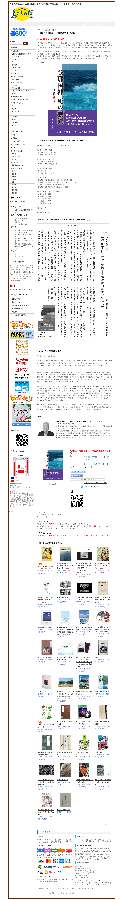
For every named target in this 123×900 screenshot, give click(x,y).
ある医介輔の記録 (63, 810)
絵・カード (14, 162)
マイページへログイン (73, 24)
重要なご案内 (16, 207)
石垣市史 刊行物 (16, 82)
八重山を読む (99, 752)
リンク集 (17, 254)
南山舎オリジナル (17, 76)
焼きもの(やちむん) (17, 103)
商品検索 (12, 41)
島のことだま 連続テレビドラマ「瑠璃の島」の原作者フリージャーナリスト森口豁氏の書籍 (84, 661)
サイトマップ (108, 24)
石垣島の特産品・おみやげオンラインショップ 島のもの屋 (61, 897)
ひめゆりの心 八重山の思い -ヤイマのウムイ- (46, 600)
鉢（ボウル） (16, 111)
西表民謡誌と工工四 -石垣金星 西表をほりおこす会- (65, 566)
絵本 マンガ (16, 62)
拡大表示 (55, 484)
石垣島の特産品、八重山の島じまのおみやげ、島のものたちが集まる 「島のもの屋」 (46, 4)
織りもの (14, 138)
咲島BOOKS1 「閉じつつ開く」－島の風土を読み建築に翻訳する (65, 629)
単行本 (14, 59)
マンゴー (14, 159)
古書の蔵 (14, 48)
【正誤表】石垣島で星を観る (24, 238)
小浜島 (14, 179)
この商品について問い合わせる (95, 483)
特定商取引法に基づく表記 (20, 305)
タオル (13, 128)
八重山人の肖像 (62, 780)
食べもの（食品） (17, 151)
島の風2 (97, 657)
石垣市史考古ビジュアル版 (20, 91)
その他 (14, 93)
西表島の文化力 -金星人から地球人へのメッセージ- (103, 600)
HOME (39, 30)
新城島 (14, 187)
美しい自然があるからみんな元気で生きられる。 (46, 812)
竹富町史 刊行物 (16, 96)
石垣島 (14, 171)
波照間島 (14, 190)
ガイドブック (16, 70)
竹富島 (14, 174)
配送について (19, 220)
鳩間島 (14, 185)
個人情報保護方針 (17, 308)
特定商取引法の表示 (67, 893)
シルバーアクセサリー (18, 144)
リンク (14, 251)
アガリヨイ (42, 692)
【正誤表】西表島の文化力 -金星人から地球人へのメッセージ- (24, 246)
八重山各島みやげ (17, 168)
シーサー (14, 117)
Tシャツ (13, 147)
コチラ (61, 842)
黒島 (13, 182)
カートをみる (59, 24)
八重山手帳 (15, 79)
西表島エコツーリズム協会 (19, 100)
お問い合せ (97, 24)
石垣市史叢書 (16, 88)
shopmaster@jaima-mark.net (88, 880)
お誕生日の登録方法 (21, 218)
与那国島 (14, 193)
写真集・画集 (16, 67)
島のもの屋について (19, 215)
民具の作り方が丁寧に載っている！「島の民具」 (103, 566)
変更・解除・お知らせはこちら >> (21, 289)
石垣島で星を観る (44, 627)
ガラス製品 (14, 122)
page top (109, 824)
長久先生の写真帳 (44, 657)
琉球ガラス (15, 125)
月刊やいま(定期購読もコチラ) (21, 54)
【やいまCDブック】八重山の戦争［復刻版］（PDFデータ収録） (103, 629)
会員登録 (17, 222)
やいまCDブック (16, 73)
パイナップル (16, 156)
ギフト (13, 135)
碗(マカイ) (15, 109)
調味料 (14, 154)
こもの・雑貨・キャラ (18, 141)
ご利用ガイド (87, 24)
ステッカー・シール (17, 131)
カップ (14, 114)
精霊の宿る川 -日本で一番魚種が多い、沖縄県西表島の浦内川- (65, 694)
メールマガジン (17, 262)
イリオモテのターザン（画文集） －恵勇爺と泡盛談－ (46, 782)
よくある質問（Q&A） (22, 224)
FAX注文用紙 (19, 256)
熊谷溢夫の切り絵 (17, 165)
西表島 (14, 176)
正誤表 (14, 227)
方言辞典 (14, 65)
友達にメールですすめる (93, 486)
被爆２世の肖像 (62, 597)
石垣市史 (14, 85)
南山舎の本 (14, 51)
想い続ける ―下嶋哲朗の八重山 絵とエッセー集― (103, 782)
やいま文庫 (15, 57)
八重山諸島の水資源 (102, 692)
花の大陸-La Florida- (46, 566)
